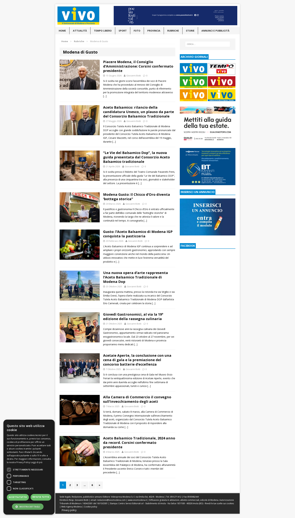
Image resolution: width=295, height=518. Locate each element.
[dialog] (29, 467)
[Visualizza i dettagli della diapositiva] (175, 15)
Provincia (153, 30)
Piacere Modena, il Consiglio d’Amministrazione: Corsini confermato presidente (138, 66)
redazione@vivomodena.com (111, 500)
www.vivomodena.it (137, 500)
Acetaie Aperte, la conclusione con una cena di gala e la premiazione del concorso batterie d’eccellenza (137, 360)
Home (62, 30)
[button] (29, 507)
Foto (137, 30)
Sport (123, 30)
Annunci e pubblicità (215, 30)
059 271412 (175, 496)
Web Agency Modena (71, 506)
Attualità (80, 30)
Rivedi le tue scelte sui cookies (219, 503)
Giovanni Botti (133, 75)
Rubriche (173, 30)
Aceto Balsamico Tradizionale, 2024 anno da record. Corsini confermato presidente (139, 442)
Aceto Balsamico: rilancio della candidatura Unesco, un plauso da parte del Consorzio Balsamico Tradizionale (138, 112)
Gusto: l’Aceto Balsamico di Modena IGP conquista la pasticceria (138, 233)
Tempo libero (103, 30)
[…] (105, 96)
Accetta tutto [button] (18, 497)
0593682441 (193, 496)
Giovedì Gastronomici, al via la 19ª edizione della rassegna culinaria (133, 316)
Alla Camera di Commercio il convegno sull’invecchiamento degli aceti (137, 399)
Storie (190, 30)
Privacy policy (69, 510)
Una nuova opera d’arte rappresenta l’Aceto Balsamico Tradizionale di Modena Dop (135, 277)
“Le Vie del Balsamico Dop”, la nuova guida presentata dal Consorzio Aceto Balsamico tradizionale (136, 157)
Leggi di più (37, 462)
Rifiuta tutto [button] (40, 496)
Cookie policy (90, 506)
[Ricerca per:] (207, 44)
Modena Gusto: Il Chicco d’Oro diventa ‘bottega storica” (136, 196)
